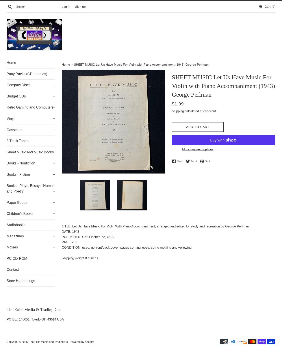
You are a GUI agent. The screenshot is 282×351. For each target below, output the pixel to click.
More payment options (197, 149)
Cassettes (31, 130)
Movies (31, 247)
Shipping (178, 111)
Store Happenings (21, 281)
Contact (13, 269)
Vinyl (31, 118)
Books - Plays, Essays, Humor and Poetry (31, 188)
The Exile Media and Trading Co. (49, 341)
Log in (66, 6)
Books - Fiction (31, 174)
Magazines (31, 236)
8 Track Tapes (17, 141)
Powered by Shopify (82, 341)
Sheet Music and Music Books (30, 152)
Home (11, 63)
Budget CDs (31, 96)
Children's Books (31, 214)
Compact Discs (31, 85)
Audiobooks (16, 225)
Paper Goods (31, 202)
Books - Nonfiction (31, 163)
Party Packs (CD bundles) (27, 74)
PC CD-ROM (17, 258)
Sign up (80, 6)
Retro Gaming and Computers (31, 107)
